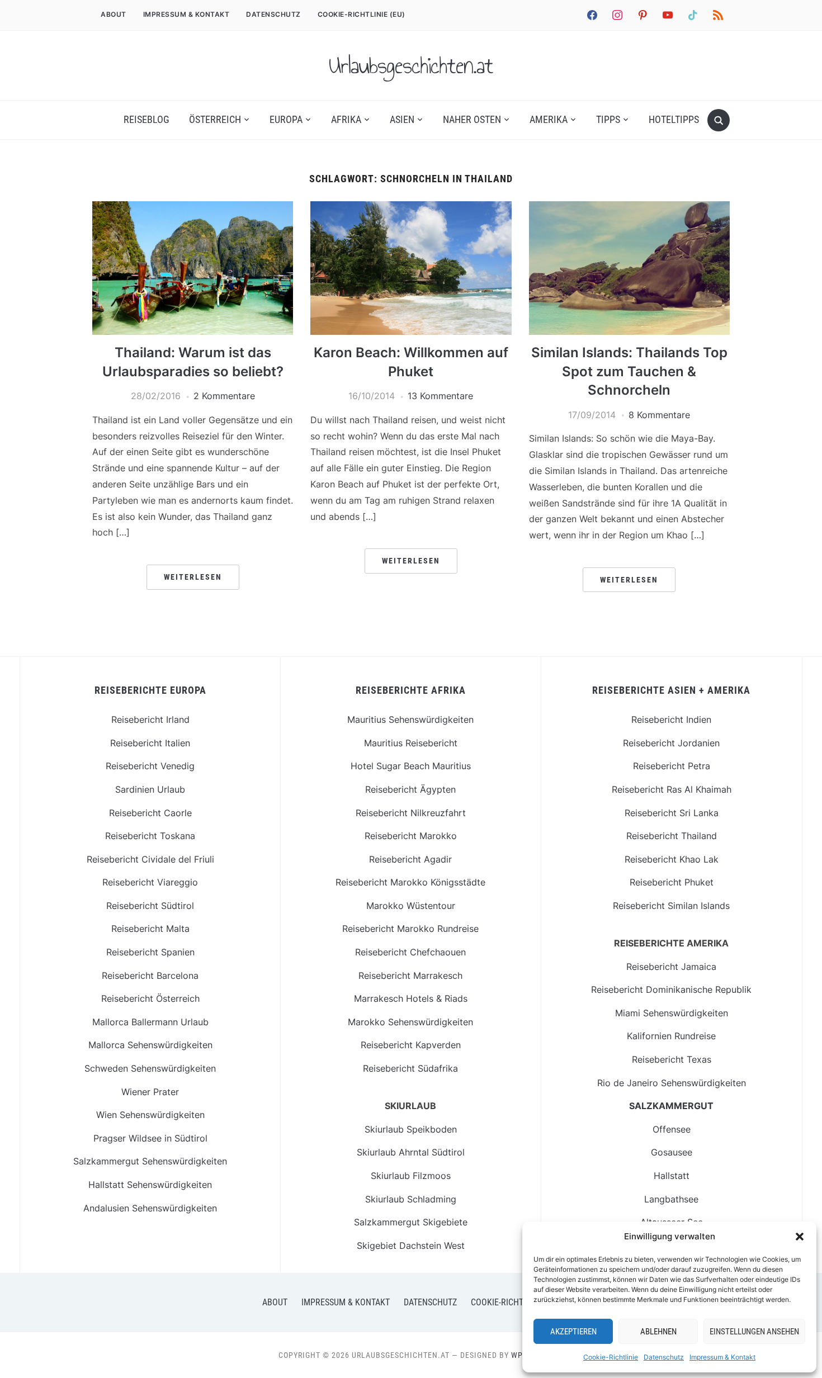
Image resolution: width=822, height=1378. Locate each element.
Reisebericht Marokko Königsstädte (410, 882)
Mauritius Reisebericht (410, 743)
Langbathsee (671, 1199)
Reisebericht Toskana (150, 835)
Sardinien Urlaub (150, 789)
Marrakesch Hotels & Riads (410, 998)
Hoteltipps (674, 119)
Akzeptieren (573, 1332)
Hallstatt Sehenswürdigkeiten (150, 1184)
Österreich (215, 119)
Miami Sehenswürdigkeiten (671, 1013)
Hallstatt (671, 1175)
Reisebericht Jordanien (671, 743)
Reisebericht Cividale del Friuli (150, 859)
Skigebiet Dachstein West (411, 1245)
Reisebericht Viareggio (150, 882)
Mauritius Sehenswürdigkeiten (410, 719)
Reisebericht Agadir (410, 859)
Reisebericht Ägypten (410, 789)
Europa (286, 119)
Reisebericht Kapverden (411, 1044)
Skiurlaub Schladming (410, 1199)
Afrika (346, 119)
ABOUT (113, 14)
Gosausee (671, 1152)
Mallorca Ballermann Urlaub (150, 1021)
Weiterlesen (193, 576)
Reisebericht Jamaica (671, 966)
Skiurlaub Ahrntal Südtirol (411, 1152)
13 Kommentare (440, 395)
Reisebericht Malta (150, 928)
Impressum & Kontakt (722, 1357)
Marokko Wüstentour (410, 905)
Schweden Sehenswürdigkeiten (150, 1068)
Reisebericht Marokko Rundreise (410, 928)
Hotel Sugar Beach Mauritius (411, 765)
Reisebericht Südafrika (410, 1068)
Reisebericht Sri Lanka (672, 812)
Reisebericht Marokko (411, 835)
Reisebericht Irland (150, 719)
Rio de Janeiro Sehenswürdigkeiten (671, 1082)
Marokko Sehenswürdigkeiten (410, 1021)
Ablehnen (658, 1332)
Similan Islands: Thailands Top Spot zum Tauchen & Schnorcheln (629, 371)
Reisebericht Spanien (150, 952)
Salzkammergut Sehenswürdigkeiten (150, 1161)
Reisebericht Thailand (671, 835)
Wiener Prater (150, 1091)
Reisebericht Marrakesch (410, 975)
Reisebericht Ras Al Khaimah (671, 789)
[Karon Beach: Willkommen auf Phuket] (410, 208)
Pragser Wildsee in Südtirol (150, 1138)
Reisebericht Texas (671, 1059)
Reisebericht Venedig (150, 765)
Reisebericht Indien (671, 719)
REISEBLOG (146, 119)
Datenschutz (664, 1357)
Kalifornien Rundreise (671, 1035)
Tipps (608, 119)
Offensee (672, 1129)
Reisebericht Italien (150, 743)
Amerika (549, 119)
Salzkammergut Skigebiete (410, 1222)
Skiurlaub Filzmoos (411, 1175)
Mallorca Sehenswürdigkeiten (150, 1044)
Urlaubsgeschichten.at (411, 65)
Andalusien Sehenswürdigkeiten (150, 1208)
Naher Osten (472, 119)
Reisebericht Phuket (672, 882)
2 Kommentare (224, 395)
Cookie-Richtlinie (610, 1357)
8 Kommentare (659, 414)
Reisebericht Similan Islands (671, 905)
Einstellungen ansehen (754, 1332)
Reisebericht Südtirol (150, 905)
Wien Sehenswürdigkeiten (150, 1114)
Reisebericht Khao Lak (672, 859)
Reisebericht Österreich (150, 998)
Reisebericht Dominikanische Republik (671, 989)
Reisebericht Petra (671, 765)
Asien (402, 119)
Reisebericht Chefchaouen (410, 952)
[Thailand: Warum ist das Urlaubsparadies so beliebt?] (192, 208)
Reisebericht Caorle (150, 812)
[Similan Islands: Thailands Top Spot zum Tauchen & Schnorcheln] (629, 208)
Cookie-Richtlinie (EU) (361, 14)
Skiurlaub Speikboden (411, 1129)
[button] (799, 1236)
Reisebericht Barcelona (150, 975)
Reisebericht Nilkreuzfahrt (411, 812)
